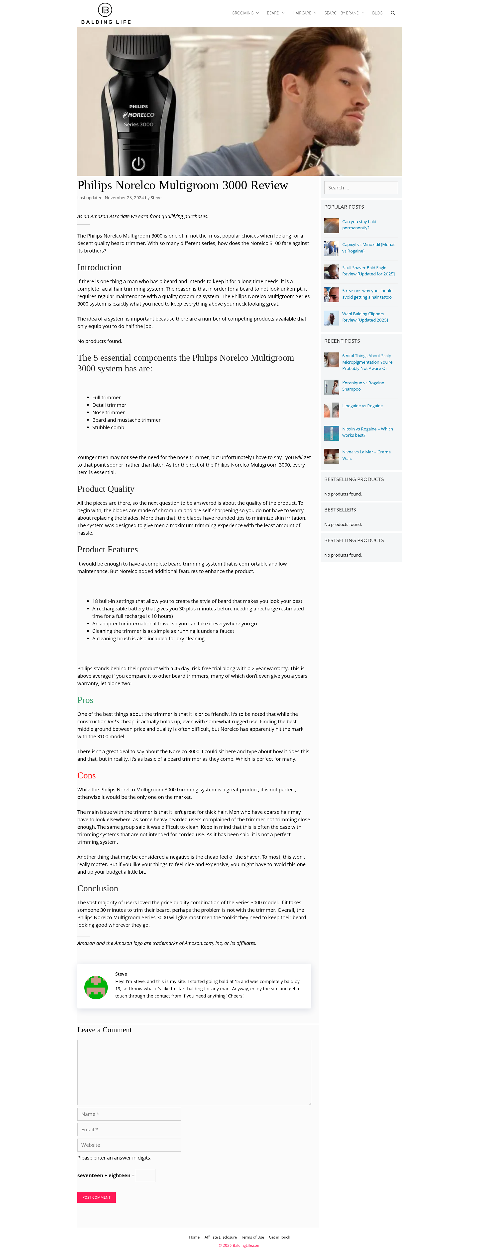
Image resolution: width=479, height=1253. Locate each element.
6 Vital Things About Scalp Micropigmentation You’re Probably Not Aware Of (367, 362)
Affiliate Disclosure (221, 1237)
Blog (377, 13)
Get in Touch (279, 1237)
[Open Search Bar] (392, 13)
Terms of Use (253, 1237)
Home (194, 1237)
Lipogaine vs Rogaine (362, 406)
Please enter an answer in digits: (114, 1157)
